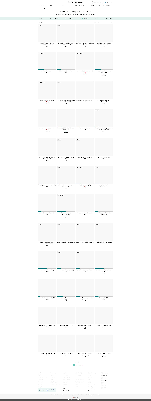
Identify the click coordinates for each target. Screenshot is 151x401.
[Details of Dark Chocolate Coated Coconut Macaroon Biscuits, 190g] (47, 232)
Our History (90, 382)
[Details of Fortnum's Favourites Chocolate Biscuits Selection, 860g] (47, 33)
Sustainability (90, 386)
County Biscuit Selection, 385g (47, 100)
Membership (65, 375)
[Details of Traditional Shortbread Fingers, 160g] (47, 203)
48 (53, 22)
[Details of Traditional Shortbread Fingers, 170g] (85, 147)
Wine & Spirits (68, 5)
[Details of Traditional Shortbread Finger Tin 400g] (85, 203)
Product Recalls (66, 390)
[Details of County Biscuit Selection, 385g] (47, 90)
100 (55, 22)
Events (52, 379)
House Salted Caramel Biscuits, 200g (85, 242)
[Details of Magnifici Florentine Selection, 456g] (47, 315)
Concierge (65, 384)
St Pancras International (42, 377)
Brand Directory (79, 388)
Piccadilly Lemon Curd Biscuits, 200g (85, 100)
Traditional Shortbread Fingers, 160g (47, 213)
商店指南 (65, 388)
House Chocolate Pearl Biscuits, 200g (66, 242)
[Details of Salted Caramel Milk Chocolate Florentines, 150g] (104, 203)
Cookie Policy (80, 394)
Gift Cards (65, 386)
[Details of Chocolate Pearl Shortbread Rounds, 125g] (66, 147)
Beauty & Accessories (100, 5)
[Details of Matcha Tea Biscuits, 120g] (85, 175)
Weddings (65, 382)
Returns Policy (78, 375)
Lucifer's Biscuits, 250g (85, 128)
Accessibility (97, 394)
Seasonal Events (54, 382)
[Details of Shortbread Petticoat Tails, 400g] (47, 118)
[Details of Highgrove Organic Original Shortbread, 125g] (66, 203)
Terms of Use (64, 394)
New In (40, 5)
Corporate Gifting (66, 377)
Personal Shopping (66, 379)
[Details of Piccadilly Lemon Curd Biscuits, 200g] (85, 90)
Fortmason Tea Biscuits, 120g (104, 325)
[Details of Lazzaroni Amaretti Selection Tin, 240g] (104, 343)
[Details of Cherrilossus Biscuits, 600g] (66, 315)
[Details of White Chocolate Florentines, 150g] (47, 343)
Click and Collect (79, 382)
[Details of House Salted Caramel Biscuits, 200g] (85, 232)
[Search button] (93, 2)
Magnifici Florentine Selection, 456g (47, 325)
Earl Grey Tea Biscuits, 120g (47, 270)
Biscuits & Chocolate (83, 5)
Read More (93, 14)
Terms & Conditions (55, 394)
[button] (110, 1)
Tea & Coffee (75, 5)
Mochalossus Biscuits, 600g (66, 353)
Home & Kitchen (92, 5)
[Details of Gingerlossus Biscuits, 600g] (66, 61)
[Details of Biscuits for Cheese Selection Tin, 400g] (85, 315)
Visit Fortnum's (109, 5)
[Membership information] (105, 2)
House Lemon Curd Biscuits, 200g (66, 270)
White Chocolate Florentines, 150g (47, 353)
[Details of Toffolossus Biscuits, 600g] (47, 61)
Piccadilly (40, 375)
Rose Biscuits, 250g (103, 297)
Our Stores (90, 381)
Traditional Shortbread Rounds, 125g (103, 242)
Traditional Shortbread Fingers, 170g (85, 157)
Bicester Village (41, 381)
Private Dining (65, 381)
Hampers (45, 5)
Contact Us (90, 377)
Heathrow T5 (40, 382)
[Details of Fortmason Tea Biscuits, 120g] (104, 315)
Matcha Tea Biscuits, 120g (85, 185)
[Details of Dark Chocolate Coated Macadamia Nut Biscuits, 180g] (47, 147)
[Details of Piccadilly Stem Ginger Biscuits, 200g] (47, 175)
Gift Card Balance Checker (81, 386)
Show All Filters (109, 18)
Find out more (49, 390)
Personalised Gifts (54, 381)
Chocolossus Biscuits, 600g (104, 157)
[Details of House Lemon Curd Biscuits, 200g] (66, 260)
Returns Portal (78, 377)
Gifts (58, 5)
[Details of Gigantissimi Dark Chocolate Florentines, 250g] (85, 343)
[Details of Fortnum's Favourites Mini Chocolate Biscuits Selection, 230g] (66, 33)
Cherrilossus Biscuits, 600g (66, 325)
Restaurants (53, 377)
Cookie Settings (89, 394)
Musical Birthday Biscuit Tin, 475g (47, 297)
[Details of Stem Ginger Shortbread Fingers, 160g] (85, 61)
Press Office (90, 390)
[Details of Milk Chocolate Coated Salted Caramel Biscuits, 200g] (104, 33)
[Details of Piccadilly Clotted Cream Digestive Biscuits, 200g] (85, 288)
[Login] (107, 2)
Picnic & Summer (52, 5)
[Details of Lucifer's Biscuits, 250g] (85, 118)
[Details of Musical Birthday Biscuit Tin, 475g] (47, 288)
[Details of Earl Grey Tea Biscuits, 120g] (47, 260)
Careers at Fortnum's (92, 384)
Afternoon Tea (53, 375)
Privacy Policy (72, 394)
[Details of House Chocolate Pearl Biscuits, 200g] (66, 232)
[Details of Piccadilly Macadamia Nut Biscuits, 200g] (66, 288)
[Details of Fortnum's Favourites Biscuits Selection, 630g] (104, 175)
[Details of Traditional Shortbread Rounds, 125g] (104, 232)
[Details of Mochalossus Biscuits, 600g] (66, 343)
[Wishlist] (109, 2)
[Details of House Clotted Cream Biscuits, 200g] (85, 260)
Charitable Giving (91, 388)
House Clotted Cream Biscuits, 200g (85, 270)
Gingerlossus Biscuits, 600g (66, 71)
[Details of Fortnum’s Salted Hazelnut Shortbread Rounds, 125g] (66, 118)
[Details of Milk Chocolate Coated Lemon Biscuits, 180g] (104, 61)
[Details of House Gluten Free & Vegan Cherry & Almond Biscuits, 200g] (104, 118)
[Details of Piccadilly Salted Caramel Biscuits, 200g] (104, 260)
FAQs (89, 379)
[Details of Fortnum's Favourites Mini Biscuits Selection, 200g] (66, 175)
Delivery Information (79, 379)
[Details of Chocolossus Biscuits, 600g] (104, 147)
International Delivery (80, 381)
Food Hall (62, 5)
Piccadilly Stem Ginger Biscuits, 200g (47, 185)
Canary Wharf (41, 386)
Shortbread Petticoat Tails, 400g (47, 128)
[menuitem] (40, 6)
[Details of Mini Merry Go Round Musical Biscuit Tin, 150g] (85, 33)
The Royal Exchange (41, 379)
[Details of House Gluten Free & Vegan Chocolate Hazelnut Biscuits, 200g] (66, 90)
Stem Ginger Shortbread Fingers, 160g (85, 71)
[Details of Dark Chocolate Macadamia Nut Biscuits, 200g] (104, 90)
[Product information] (54, 40)
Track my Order (79, 384)
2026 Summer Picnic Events (56, 384)
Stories (89, 375)
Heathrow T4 (40, 384)
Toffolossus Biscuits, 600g (47, 71)
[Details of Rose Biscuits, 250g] (104, 288)
